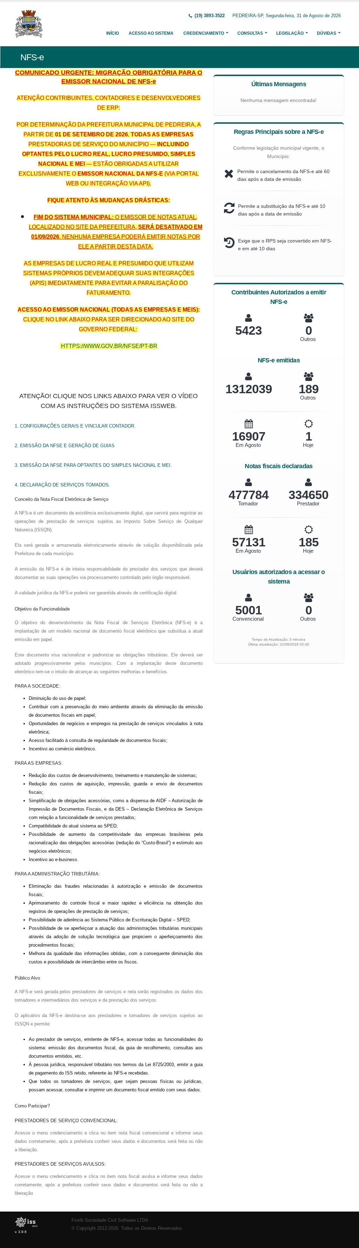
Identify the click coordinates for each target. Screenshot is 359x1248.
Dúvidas (326, 33)
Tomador (248, 503)
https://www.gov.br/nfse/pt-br (109, 346)
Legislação (290, 33)
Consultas (250, 33)
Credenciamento (203, 33)
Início (112, 33)
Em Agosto (248, 445)
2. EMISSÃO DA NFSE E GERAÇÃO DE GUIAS (65, 445)
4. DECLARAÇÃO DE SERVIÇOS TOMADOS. (62, 484)
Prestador (308, 503)
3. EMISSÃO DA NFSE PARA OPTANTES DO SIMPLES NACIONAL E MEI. (93, 465)
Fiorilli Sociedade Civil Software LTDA (110, 1220)
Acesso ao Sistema (151, 33)
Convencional (248, 618)
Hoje (308, 445)
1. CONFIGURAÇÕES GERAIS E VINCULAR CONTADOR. (75, 426)
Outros (308, 339)
